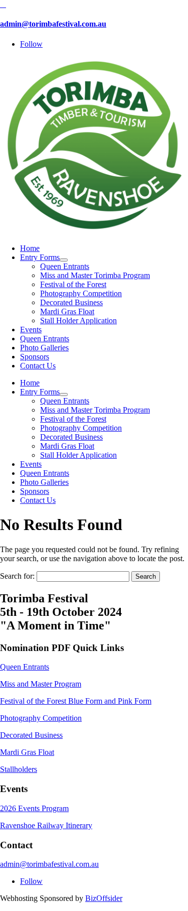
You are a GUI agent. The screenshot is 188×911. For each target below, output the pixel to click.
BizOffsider (103, 898)
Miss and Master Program (40, 684)
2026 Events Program (34, 808)
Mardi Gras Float (27, 752)
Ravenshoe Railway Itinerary (46, 825)
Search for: (17, 576)
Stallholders (18, 769)
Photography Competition (41, 718)
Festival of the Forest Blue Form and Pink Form (75, 701)
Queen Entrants (24, 667)
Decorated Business (31, 735)
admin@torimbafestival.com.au (53, 24)
